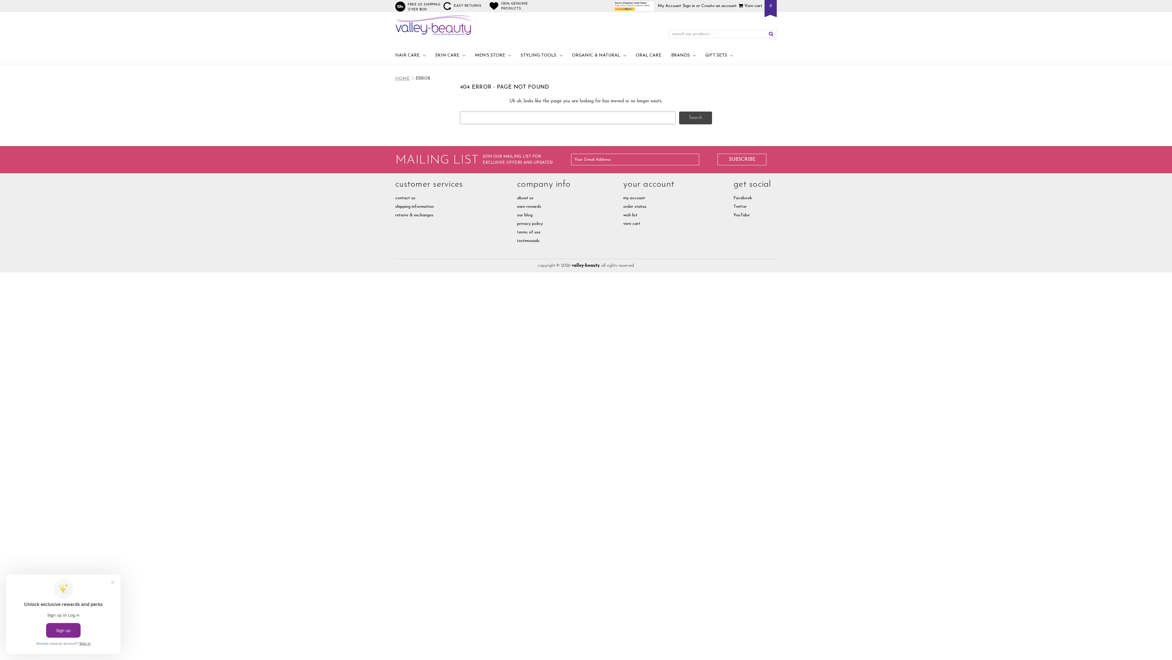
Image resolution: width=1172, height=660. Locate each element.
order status (634, 206)
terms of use (529, 232)
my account (634, 198)
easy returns (467, 6)
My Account (669, 6)
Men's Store (490, 55)
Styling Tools (538, 55)
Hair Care (407, 55)
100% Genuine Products (514, 6)
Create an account (719, 6)
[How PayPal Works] (634, 6)
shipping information (414, 206)
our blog (525, 215)
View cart (752, 6)
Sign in (689, 6)
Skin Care (447, 55)
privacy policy (530, 224)
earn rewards (529, 206)
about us (525, 198)
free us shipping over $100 (424, 7)
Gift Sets (716, 55)
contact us (405, 198)
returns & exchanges (414, 215)
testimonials (528, 241)
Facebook (742, 198)
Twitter (740, 206)
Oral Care (648, 55)
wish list (630, 215)
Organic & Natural (596, 55)
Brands (680, 55)
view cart (631, 224)
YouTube (741, 215)
